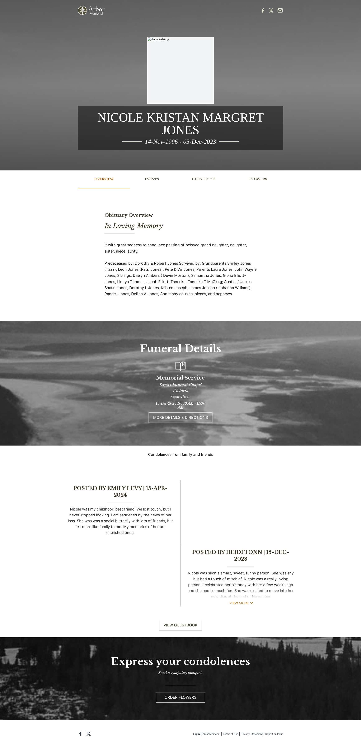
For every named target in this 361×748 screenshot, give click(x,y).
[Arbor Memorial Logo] (91, 10)
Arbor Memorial (211, 733)
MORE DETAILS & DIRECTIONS (180, 417)
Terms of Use (230, 733)
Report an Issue (274, 733)
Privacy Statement (252, 733)
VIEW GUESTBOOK (180, 625)
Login (196, 733)
